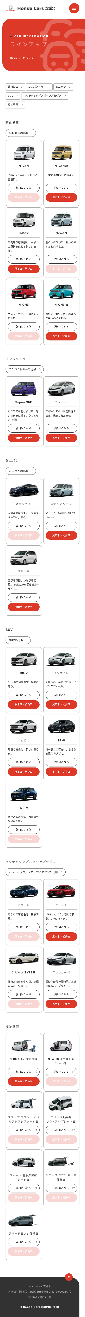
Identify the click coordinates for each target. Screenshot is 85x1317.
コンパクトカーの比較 (22, 369)
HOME (13, 58)
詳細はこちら (23, 187)
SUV (10, 95)
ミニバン (61, 86)
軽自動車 (13, 86)
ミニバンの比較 (18, 470)
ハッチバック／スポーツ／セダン (42, 95)
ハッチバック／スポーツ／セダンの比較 (33, 872)
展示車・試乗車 (61, 197)
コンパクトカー (37, 86)
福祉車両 (13, 104)
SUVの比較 (16, 640)
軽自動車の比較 (18, 132)
